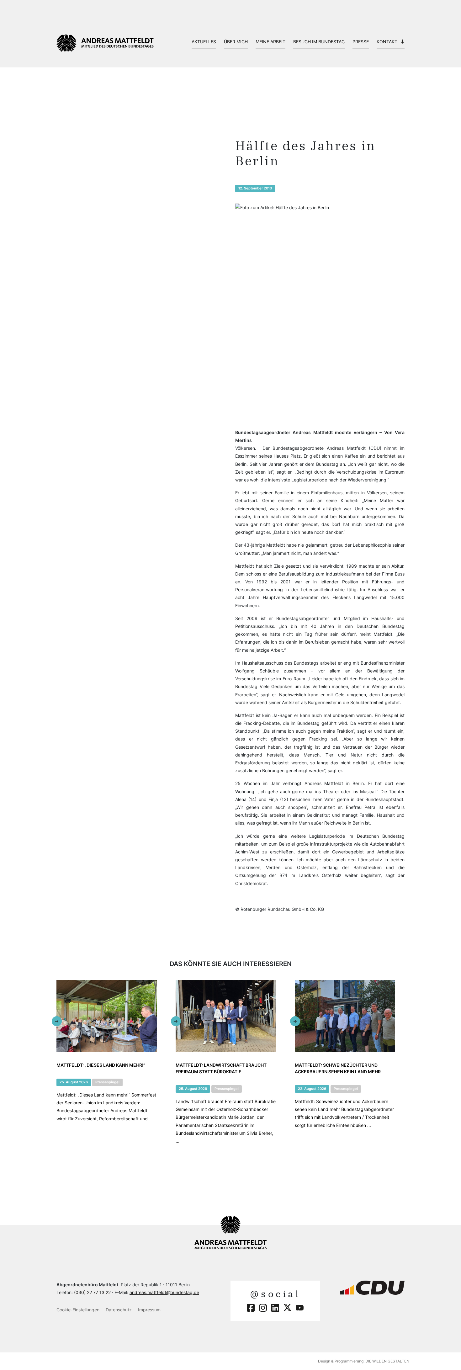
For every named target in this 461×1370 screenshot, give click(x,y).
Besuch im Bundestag (319, 41)
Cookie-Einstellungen (77, 1309)
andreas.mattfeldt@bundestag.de (164, 1292)
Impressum (149, 1309)
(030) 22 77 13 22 (92, 1292)
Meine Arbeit (270, 41)
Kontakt (387, 41)
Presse (360, 41)
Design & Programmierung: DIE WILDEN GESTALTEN (363, 1361)
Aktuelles (204, 41)
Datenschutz (119, 1309)
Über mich (236, 41)
